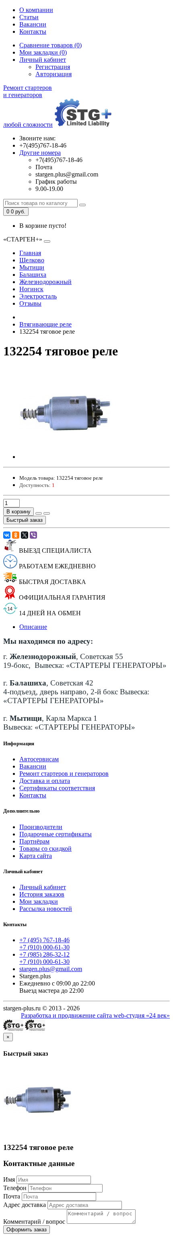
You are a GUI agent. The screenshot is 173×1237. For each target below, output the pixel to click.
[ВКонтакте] (6, 535)
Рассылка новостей (45, 908)
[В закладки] (38, 513)
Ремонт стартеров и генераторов (64, 773)
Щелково (31, 260)
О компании (36, 9)
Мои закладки (38, 901)
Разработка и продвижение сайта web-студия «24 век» (95, 1015)
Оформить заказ (26, 1230)
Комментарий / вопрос (34, 1221)
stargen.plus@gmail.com (50, 968)
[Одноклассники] (15, 535)
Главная (30, 252)
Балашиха (32, 274)
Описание (33, 626)
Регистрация (52, 66)
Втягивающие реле (45, 324)
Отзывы (30, 303)
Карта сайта (35, 855)
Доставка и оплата (44, 780)
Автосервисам (39, 759)
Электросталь (38, 296)
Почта (11, 1196)
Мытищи (31, 267)
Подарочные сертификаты (55, 834)
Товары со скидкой (45, 848)
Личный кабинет (42, 887)
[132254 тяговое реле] (65, 456)
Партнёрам (34, 841)
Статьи (29, 17)
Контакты (32, 31)
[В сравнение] (46, 513)
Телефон (15, 1187)
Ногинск (31, 289)
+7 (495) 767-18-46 (44, 940)
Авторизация (53, 74)
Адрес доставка (24, 1204)
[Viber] (33, 535)
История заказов (41, 894)
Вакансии (32, 24)
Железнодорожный (45, 281)
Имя (9, 1179)
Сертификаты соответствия (57, 788)
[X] (24, 535)
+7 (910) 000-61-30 (44, 947)
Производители (40, 826)
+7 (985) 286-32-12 (44, 954)
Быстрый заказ (24, 520)
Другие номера (40, 152)
